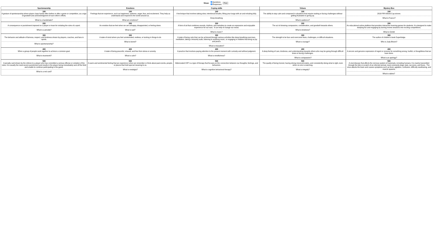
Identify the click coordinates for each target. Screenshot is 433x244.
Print (225, 3)
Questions (216, 2)
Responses (217, 4)
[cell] (44, 16)
